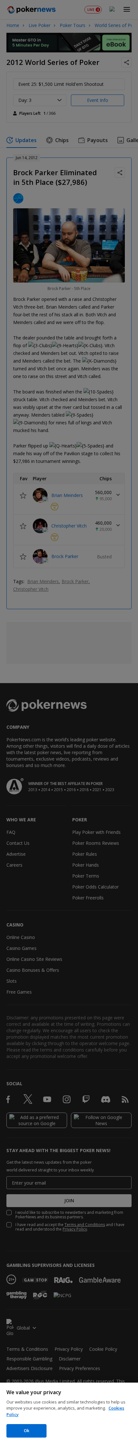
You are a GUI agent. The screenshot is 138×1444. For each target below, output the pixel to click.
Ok (26, 1430)
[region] (69, 1413)
